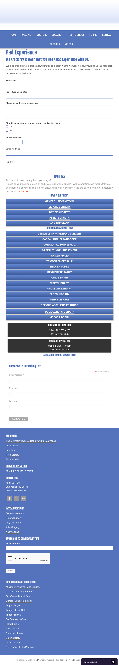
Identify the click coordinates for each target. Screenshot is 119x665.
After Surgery (59, 217)
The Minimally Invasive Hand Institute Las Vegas (31, 440)
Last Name (14, 401)
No (10, 130)
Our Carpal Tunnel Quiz (60, 244)
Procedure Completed (16, 92)
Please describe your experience (22, 103)
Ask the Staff (59, 223)
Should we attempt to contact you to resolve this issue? (34, 123)
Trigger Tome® (59, 266)
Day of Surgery (59, 212)
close (113, 662)
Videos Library (60, 317)
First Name (14, 388)
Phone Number (13, 137)
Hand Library (59, 277)
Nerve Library (59, 299)
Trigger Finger (59, 255)
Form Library (12, 454)
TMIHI (59, 12)
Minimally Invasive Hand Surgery (59, 233)
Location (10, 450)
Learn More (25, 191)
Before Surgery (59, 206)
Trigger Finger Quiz (59, 261)
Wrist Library (59, 283)
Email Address (13, 149)
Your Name (11, 80)
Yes (11, 126)
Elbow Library (59, 294)
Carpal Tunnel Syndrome (59, 239)
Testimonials (12, 459)
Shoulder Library (59, 288)
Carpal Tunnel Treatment (59, 250)
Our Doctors (12, 445)
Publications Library (59, 311)
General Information (59, 201)
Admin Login (75, 659)
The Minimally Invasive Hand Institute (50, 659)
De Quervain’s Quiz (59, 272)
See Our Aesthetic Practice (59, 305)
